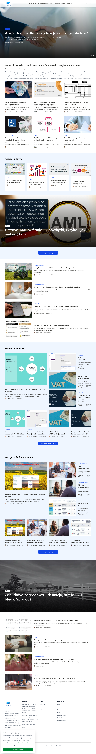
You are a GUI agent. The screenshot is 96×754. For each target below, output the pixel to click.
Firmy (51, 3)
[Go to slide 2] (91, 55)
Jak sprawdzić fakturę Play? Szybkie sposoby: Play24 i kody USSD (30, 725)
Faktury (63, 3)
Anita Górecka (8, 238)
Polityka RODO (39, 745)
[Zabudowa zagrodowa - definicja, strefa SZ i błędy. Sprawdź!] (48, 586)
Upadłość (69, 3)
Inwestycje (57, 3)
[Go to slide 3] (93, 55)
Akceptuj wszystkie (18, 749)
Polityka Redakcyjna (48, 745)
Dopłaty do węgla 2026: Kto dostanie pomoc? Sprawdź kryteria (29, 710)
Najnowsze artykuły (34, 3)
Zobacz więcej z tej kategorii (47, 253)
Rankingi (59, 718)
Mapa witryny (58, 745)
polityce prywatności (23, 742)
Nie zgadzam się (18, 745)
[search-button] (86, 3)
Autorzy (42, 701)
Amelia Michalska (9, 42)
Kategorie (60, 701)
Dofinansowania (44, 3)
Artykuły (25, 701)
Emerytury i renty (10, 100)
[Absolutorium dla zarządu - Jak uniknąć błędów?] (48, 31)
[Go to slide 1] (90, 55)
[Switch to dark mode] (89, 3)
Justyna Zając (43, 704)
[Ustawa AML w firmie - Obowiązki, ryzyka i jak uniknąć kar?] (48, 221)
